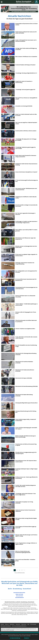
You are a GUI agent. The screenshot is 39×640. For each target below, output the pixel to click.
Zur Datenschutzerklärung (15, 638)
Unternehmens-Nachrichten (19, 592)
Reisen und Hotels (19, 594)
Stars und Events (19, 595)
